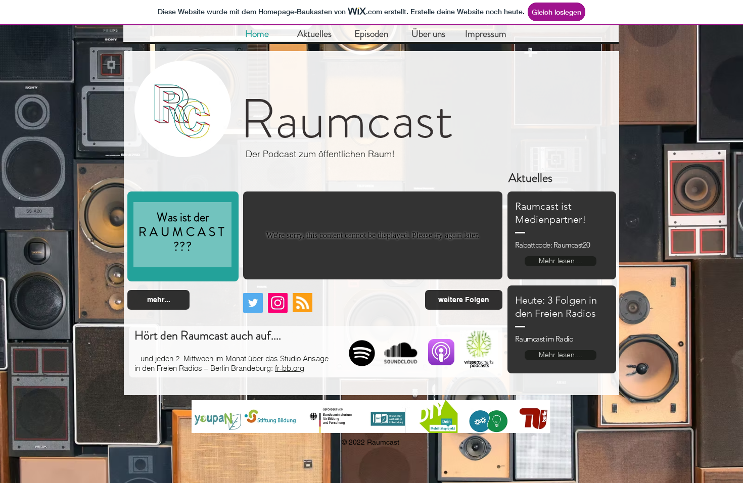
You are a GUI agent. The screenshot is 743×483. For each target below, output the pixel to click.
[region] (183, 236)
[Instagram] (278, 303)
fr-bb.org (289, 368)
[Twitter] (253, 303)
